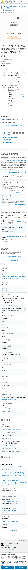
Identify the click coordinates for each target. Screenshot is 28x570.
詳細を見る (23, 95)
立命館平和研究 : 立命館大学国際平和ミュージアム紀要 (15, 7)
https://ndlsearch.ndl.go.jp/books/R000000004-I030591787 (14, 484)
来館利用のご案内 (20, 222)
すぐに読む (15, 37)
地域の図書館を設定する (13, 172)
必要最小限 (7, 567)
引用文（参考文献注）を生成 (10, 137)
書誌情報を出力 (7, 139)
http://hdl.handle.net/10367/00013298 (12, 473)
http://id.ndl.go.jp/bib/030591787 (11, 408)
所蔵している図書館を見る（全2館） (14, 126)
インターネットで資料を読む (7, 550)
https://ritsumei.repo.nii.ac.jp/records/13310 (14, 475)
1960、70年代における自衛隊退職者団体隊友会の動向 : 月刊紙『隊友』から (13, 277)
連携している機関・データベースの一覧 (16, 160)
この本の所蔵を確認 (19, 204)
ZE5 (3, 373)
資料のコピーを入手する (6, 552)
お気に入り (4, 134)
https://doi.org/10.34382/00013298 (11, 429)
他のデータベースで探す (9, 142)
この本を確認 (17, 192)
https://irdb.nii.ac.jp (7, 445)
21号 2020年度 (10, 10)
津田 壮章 (4, 291)
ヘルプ (5, 169)
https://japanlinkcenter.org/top (10, 501)
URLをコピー (9, 134)
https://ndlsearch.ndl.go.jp (9, 399)
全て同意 (21, 567)
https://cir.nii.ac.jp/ (7, 493)
